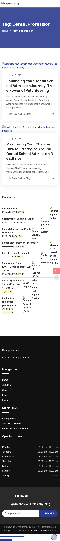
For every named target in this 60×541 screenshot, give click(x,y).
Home (5, 380)
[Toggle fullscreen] (9, 536)
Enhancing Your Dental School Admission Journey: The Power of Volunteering (29, 86)
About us (6, 385)
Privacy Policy (9, 418)
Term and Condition (11, 423)
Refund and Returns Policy (15, 428)
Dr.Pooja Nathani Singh (20, 114)
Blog (4, 395)
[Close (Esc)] (21, 536)
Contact (5, 400)
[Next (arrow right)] (9, 540)
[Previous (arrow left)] (3, 540)
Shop (4, 390)
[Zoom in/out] (3, 536)
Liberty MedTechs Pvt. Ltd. (44, 530)
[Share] (15, 536)
